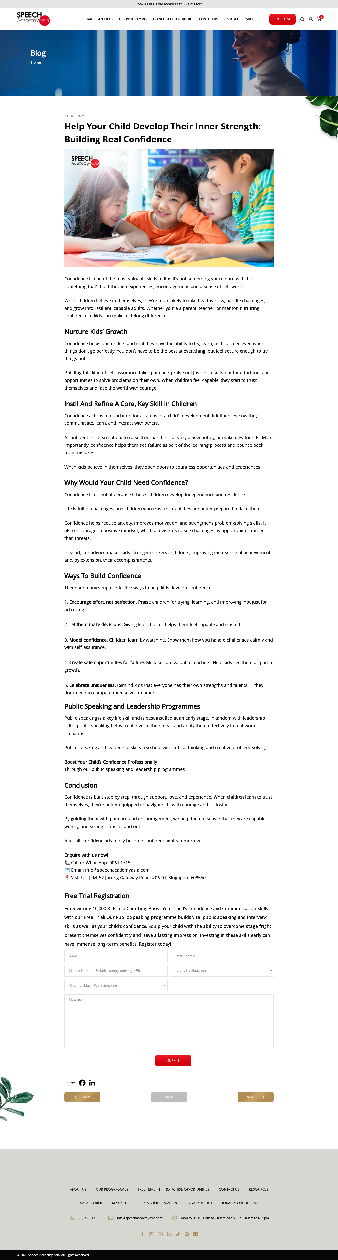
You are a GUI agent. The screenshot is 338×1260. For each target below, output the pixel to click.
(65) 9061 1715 (88, 1218)
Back (169, 1097)
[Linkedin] (92, 1082)
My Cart (119, 1203)
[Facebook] (82, 1082)
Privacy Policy (199, 1203)
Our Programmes (112, 1189)
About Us (105, 19)
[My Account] (310, 19)
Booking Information (156, 1203)
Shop (250, 19)
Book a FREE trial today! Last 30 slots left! (169, 4)
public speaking (108, 769)
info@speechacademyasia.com (139, 1218)
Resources (258, 1189)
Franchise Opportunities (173, 19)
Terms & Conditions (240, 1203)
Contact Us (208, 19)
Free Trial (282, 19)
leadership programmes (160, 769)
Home (87, 19)
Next (256, 1097)
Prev (82, 1097)
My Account (91, 1203)
